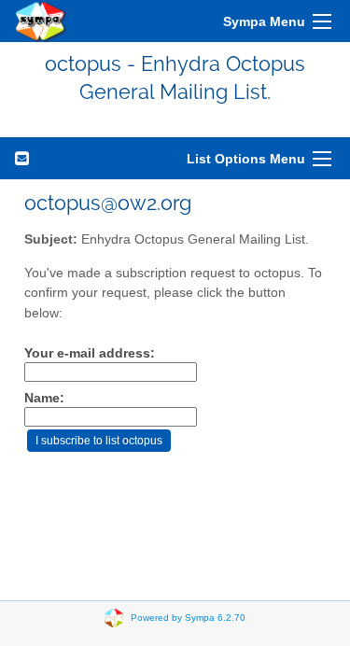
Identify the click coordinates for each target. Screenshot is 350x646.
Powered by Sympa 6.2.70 (188, 616)
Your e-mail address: (89, 353)
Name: (44, 398)
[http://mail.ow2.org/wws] (41, 21)
